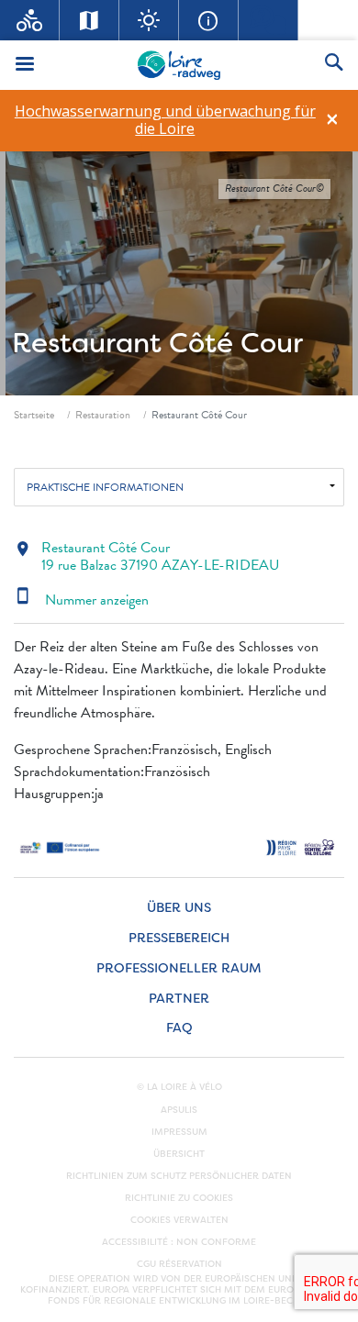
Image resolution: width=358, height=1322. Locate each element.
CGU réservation (179, 1264)
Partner (179, 998)
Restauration (102, 414)
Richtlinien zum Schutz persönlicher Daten (179, 1176)
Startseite (34, 414)
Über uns (179, 908)
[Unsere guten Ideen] (149, 20)
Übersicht (179, 1154)
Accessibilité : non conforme (179, 1242)
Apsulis (179, 1110)
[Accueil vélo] (30, 20)
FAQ (179, 1028)
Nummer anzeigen (81, 600)
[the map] (89, 20)
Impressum (179, 1132)
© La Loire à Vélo (179, 1087)
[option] (165, 120)
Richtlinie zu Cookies (179, 1198)
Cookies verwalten (179, 1220)
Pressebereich (179, 938)
